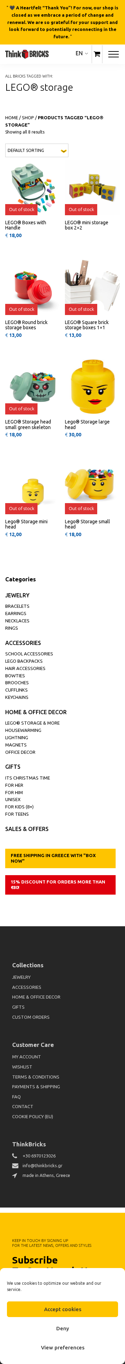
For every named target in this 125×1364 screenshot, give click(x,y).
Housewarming (23, 730)
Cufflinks (16, 689)
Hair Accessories (25, 668)
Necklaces (17, 620)
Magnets (16, 744)
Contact (22, 1106)
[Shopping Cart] (97, 54)
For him (14, 792)
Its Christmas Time (27, 777)
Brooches (17, 682)
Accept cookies (62, 1309)
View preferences (62, 1347)
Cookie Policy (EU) (32, 1116)
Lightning (16, 737)
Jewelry (17, 595)
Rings (11, 627)
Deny (62, 1328)
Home (11, 117)
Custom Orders (31, 1017)
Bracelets (17, 606)
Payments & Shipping (36, 1086)
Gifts (12, 767)
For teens (17, 814)
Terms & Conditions (35, 1076)
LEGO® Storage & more (32, 722)
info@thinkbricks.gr (42, 1165)
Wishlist (22, 1066)
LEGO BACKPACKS (24, 661)
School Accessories (29, 653)
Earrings (15, 613)
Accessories (23, 643)
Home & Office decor (36, 712)
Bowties (15, 675)
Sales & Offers (27, 829)
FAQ (16, 1096)
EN (79, 53)
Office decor (20, 752)
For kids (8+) (19, 806)
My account (26, 1056)
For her (14, 785)
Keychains (16, 697)
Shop (28, 117)
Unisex (12, 799)
